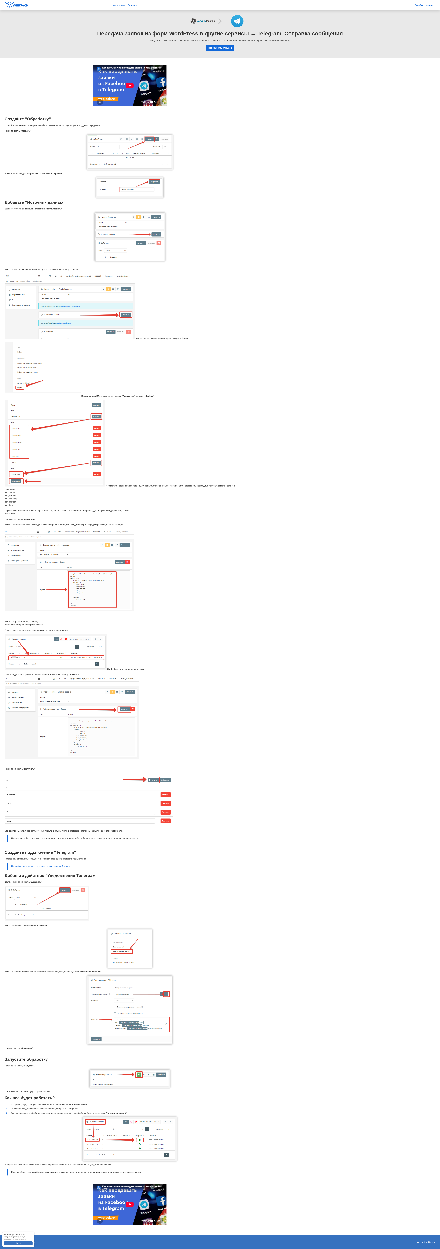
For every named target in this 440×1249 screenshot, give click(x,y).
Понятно (18, 1243)
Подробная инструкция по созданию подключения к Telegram (41, 866)
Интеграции (119, 5)
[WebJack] (58, 5)
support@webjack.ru (426, 1242)
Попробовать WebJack (220, 48)
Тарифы (132, 5)
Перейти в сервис (424, 5)
